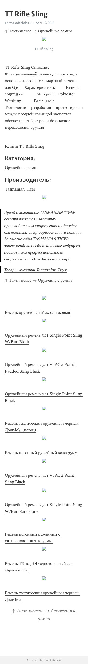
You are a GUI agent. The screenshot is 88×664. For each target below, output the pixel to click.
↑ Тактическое (18, 31)
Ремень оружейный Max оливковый (37, 312)
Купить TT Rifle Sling (24, 146)
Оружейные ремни (55, 31)
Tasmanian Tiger (20, 189)
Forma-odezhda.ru (18, 23)
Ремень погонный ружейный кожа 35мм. (41, 452)
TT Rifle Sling (17, 67)
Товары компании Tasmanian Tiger (35, 269)
